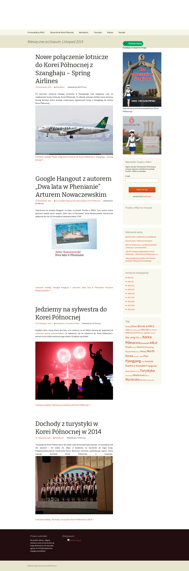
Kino (140, 338)
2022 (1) (129, 277)
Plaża (142, 362)
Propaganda (151, 365)
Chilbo (127, 330)
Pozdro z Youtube (135, 365)
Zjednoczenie (150, 380)
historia (137, 333)
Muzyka (128, 351)
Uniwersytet (129, 375)
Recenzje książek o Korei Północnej (86, 201)
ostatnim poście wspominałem (49, 333)
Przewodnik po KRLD (36, 32)
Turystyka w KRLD (72, 323)
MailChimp (147, 196)
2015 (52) (129, 305)
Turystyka (98, 32)
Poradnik (149, 361)
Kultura (110, 32)
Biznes (134, 326)
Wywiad (143, 380)
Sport (132, 371)
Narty (134, 351)
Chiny (132, 330)
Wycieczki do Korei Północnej (62, 32)
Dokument (137, 330)
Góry (132, 333)
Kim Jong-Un (132, 337)
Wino (147, 375)
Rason (127, 371)
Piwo (145, 356)
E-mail (127, 176)
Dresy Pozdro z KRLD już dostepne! (138, 241)
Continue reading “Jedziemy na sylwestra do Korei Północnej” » (63, 405)
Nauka (138, 352)
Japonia (147, 333)
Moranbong (149, 347)
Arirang (128, 326)
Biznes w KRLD (146, 326)
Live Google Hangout (64, 201)
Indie (141, 333)
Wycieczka (132, 379)
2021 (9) (129, 281)
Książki (128, 347)
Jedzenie (152, 333)
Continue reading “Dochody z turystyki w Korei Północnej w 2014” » (64, 519)
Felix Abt (145, 329)
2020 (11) (129, 285)
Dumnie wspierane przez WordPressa (42, 566)
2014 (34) (129, 309)
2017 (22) (129, 297)
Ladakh (134, 347)
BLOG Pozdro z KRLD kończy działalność (140, 237)
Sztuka (137, 371)
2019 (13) (129, 289)
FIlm (150, 330)
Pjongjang (133, 361)
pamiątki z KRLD (138, 356)
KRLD (153, 343)
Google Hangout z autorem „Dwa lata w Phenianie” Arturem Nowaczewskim (73, 187)
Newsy (143, 351)
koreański (144, 343)
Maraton (141, 347)
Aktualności (83, 32)
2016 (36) (129, 301)
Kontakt (122, 32)
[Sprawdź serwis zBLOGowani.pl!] (74, 540)
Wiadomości (139, 375)
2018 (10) (129, 293)
